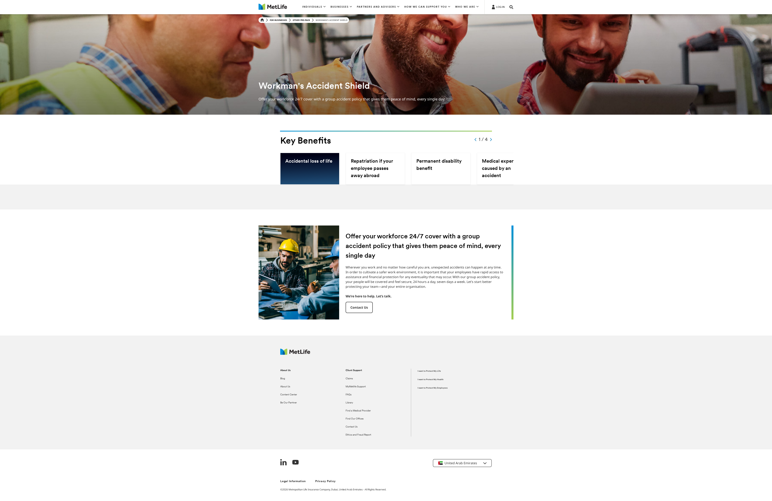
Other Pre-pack (301, 20)
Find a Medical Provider (358, 411)
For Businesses (278, 20)
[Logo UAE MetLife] (295, 354)
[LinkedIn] (283, 462)
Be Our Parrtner (288, 403)
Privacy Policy (325, 481)
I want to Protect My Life (429, 371)
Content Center (288, 395)
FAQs (348, 395)
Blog (282, 379)
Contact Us (351, 427)
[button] (314, 7)
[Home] (262, 20)
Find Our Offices (354, 419)
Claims (349, 379)
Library (349, 403)
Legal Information (293, 481)
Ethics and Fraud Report (358, 435)
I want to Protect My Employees (433, 388)
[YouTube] (295, 462)
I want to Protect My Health (430, 380)
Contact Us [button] (359, 307)
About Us (285, 387)
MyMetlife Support (356, 387)
